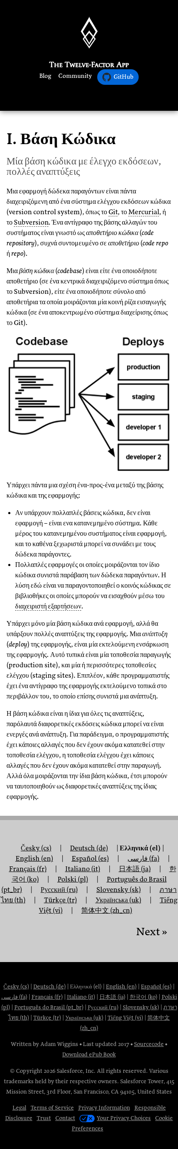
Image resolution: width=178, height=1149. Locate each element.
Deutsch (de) (49, 986)
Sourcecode (149, 1044)
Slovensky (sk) (141, 1007)
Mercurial (143, 212)
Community (75, 76)
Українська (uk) (84, 1017)
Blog (45, 76)
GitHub (124, 77)
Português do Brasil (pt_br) (48, 1007)
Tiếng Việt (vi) (125, 1017)
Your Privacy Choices (124, 1118)
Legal (19, 1107)
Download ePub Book (89, 1054)
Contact (65, 1118)
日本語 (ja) (112, 997)
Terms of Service (52, 1107)
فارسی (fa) (14, 997)
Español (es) (156, 986)
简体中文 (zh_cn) (106, 910)
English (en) (121, 986)
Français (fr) (47, 997)
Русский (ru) (103, 1007)
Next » (151, 931)
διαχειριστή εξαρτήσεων (48, 606)
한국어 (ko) (143, 997)
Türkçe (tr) (47, 1017)
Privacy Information (104, 1107)
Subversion (31, 222)
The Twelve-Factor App (89, 64)
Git (113, 212)
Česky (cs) (16, 986)
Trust (44, 1118)
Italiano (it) (81, 997)
